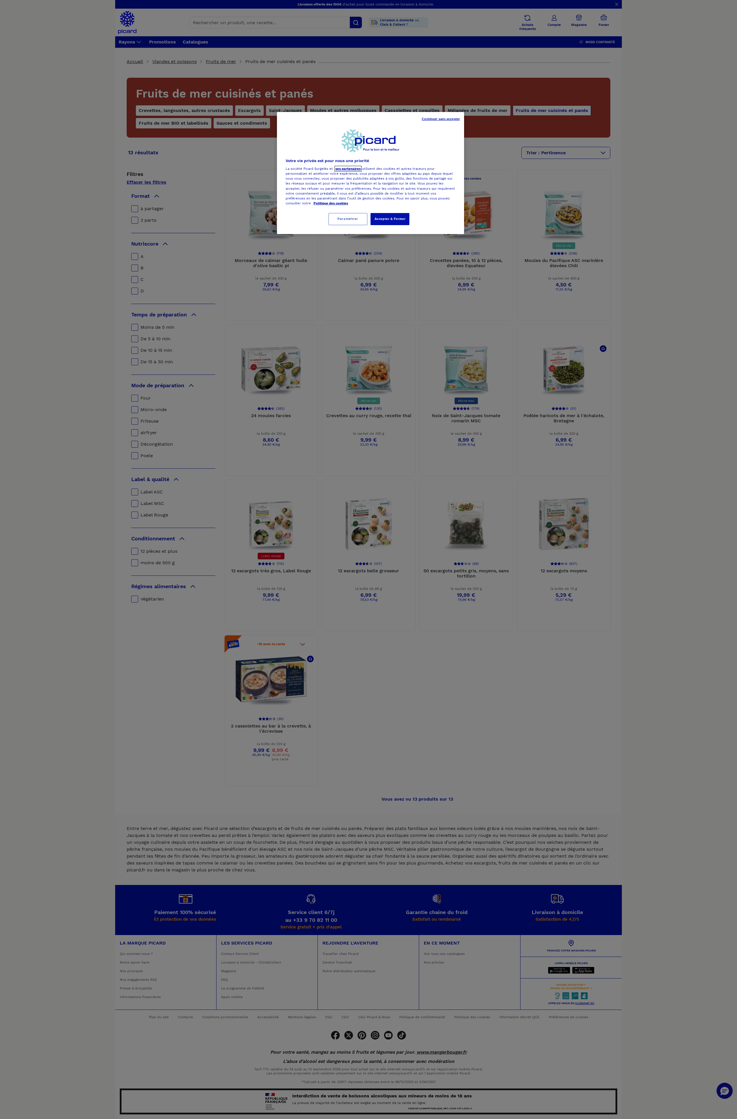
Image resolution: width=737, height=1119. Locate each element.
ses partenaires (348, 169)
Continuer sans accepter (441, 119)
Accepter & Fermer (390, 219)
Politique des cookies (331, 203)
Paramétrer (347, 219)
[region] (370, 173)
